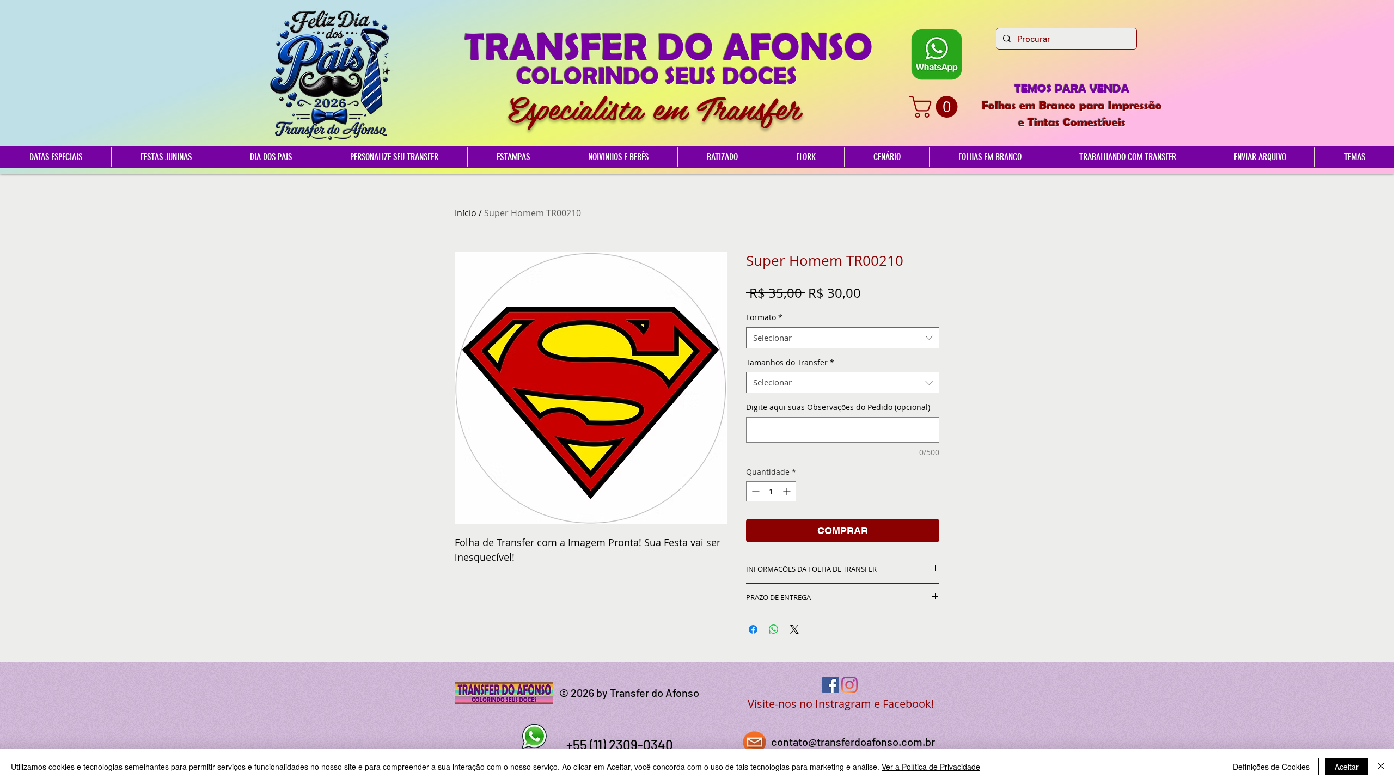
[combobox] (842, 337)
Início (465, 213)
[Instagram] (849, 685)
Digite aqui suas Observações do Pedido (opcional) (838, 407)
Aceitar (1347, 766)
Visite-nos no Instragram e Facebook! (841, 703)
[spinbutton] (771, 491)
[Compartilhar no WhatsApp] (773, 629)
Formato (764, 317)
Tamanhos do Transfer (790, 362)
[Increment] (787, 491)
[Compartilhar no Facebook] (753, 629)
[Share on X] (794, 629)
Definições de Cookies (1271, 766)
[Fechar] (1380, 766)
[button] (936, 107)
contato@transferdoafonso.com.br (853, 741)
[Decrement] (754, 491)
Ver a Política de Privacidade (931, 766)
